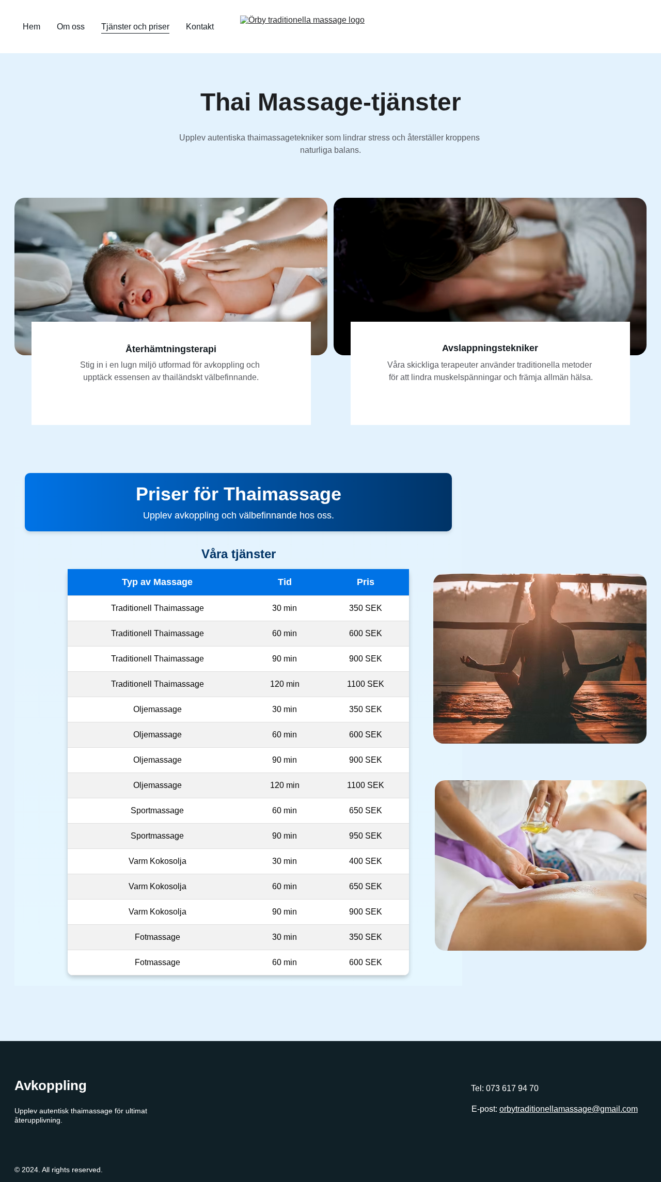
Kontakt (200, 26)
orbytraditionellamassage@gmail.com (568, 1109)
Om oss (71, 26)
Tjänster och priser (135, 26)
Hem (31, 26)
